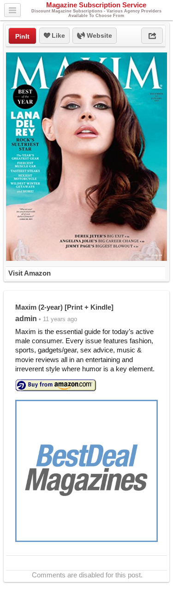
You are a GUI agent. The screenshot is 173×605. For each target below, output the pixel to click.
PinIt (22, 36)
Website (98, 35)
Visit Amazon (29, 273)
